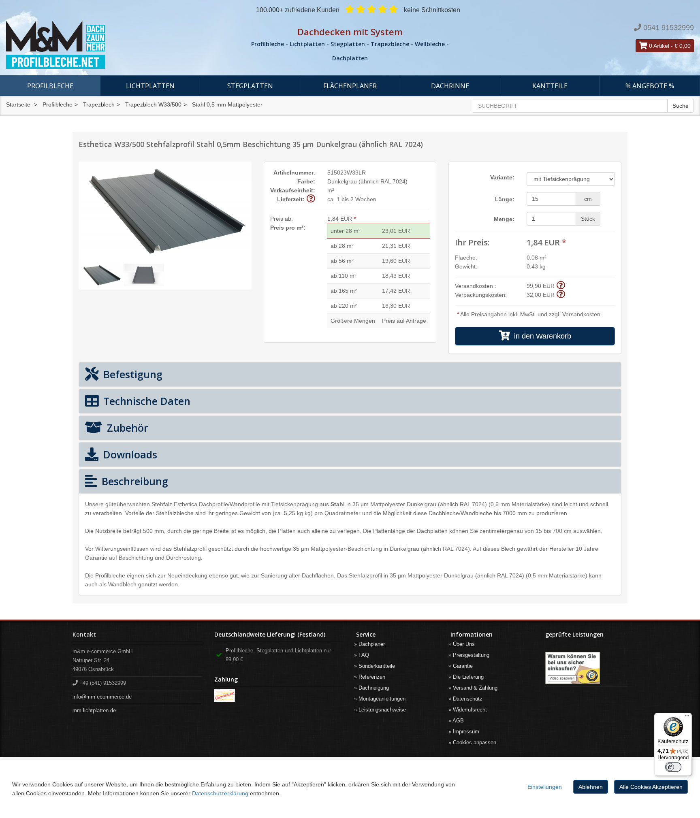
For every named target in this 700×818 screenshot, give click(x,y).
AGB (458, 721)
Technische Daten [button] (145, 401)
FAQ (364, 655)
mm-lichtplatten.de (94, 710)
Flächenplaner (350, 85)
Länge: (504, 199)
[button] (311, 199)
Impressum (466, 732)
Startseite (18, 104)
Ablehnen (590, 787)
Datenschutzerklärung (220, 793)
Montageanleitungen (382, 699)
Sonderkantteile (377, 666)
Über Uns (464, 644)
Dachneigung (374, 688)
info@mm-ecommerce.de (102, 697)
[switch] (673, 767)
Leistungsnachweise (382, 710)
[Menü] (687, 717)
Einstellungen (544, 787)
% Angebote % (649, 85)
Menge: (504, 219)
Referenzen (372, 677)
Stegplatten (250, 85)
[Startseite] (116, 45)
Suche (680, 105)
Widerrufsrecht (470, 710)
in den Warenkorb (540, 336)
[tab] (350, 374)
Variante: (502, 177)
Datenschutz (467, 699)
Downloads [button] (128, 454)
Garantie (463, 666)
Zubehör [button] (126, 428)
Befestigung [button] (131, 374)
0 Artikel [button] (658, 46)
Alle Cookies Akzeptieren (651, 787)
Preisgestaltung (471, 655)
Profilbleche (50, 85)
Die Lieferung (468, 677)
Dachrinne (450, 85)
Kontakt (84, 634)
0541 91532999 (668, 27)
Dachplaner (372, 644)
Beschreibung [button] (133, 481)
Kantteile (550, 85)
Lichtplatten (150, 85)
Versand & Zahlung (475, 688)
